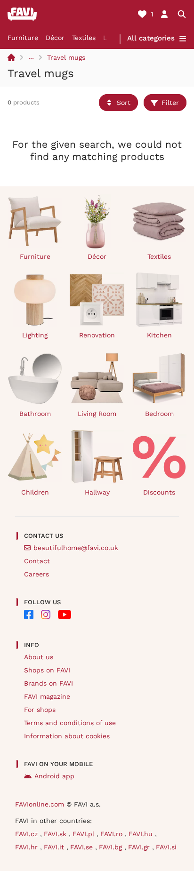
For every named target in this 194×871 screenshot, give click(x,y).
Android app (54, 776)
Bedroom (159, 413)
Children (35, 492)
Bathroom (35, 413)
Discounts (159, 492)
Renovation (97, 335)
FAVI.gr (140, 847)
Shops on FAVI (47, 670)
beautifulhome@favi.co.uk (75, 547)
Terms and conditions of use (70, 723)
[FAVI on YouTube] (64, 614)
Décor (55, 37)
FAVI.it (55, 847)
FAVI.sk (56, 834)
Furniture (23, 37)
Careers (36, 574)
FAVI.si (166, 847)
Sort (123, 102)
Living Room (97, 413)
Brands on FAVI (48, 683)
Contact (37, 561)
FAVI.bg (111, 847)
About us (38, 657)
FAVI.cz (27, 834)
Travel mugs (66, 57)
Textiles (84, 37)
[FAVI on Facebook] (28, 614)
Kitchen (159, 335)
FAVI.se (82, 847)
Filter (170, 102)
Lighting (35, 335)
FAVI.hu (142, 834)
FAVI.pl (85, 834)
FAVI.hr (27, 847)
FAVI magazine (47, 696)
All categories (151, 38)
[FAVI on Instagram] (45, 614)
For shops (40, 709)
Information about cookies (67, 736)
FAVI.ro (112, 834)
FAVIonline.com (39, 804)
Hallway (97, 492)
